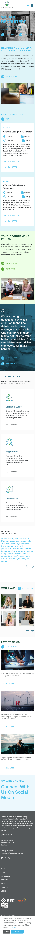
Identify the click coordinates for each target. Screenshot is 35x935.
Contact (4, 880)
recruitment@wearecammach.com (12, 853)
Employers (5, 887)
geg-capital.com (6, 834)
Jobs (3, 872)
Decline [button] (6, 931)
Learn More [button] (13, 927)
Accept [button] (17, 931)
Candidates (5, 876)
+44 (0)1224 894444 (7, 851)
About (3, 869)
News (3, 883)
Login (3, 891)
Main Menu (32, 5)
